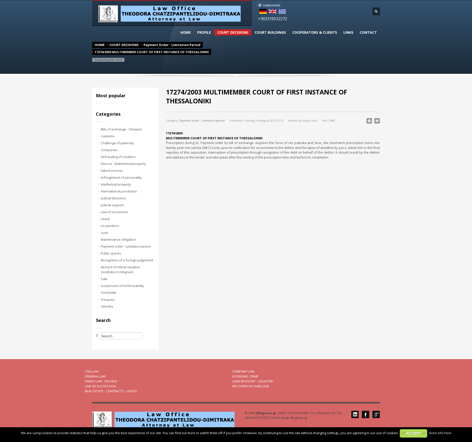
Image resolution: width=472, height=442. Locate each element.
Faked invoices (112, 170)
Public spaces (111, 253)
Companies (109, 150)
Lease (105, 219)
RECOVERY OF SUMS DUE (250, 386)
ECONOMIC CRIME (245, 376)
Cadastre (108, 136)
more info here (440, 433)
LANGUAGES (271, 5)
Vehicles (107, 306)
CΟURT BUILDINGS (270, 32)
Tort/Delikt (108, 292)
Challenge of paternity (117, 143)
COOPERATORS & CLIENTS (314, 32)
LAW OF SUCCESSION (100, 386)
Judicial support (112, 205)
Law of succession (114, 212)
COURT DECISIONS (232, 32)
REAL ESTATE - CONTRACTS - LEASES (111, 391)
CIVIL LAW (92, 371)
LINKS (348, 32)
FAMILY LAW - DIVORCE (101, 381)
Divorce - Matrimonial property (123, 163)
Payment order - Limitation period (172, 45)
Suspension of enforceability (122, 286)
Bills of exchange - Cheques (121, 129)
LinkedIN (355, 414)
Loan (104, 232)
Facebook (365, 414)
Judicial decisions (113, 198)
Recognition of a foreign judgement (127, 260)
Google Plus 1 (376, 414)
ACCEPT (413, 433)
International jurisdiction (119, 191)
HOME (185, 32)
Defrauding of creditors (118, 157)
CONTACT (368, 32)
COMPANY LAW (243, 371)
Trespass (108, 299)
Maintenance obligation (118, 239)
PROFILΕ (204, 32)
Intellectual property (116, 184)
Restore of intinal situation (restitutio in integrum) (120, 269)
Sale (104, 279)
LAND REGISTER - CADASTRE (252, 381)
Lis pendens (110, 225)
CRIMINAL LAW (95, 376)
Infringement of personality (121, 177)
